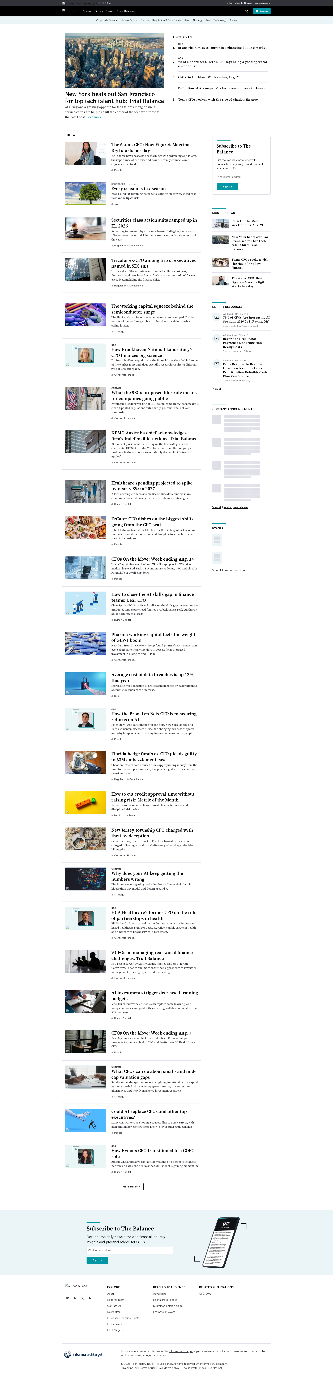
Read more (95, 117)
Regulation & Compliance (166, 20)
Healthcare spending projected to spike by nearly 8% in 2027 (152, 486)
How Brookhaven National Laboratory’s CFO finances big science (152, 352)
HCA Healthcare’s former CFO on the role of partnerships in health (153, 915)
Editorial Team (115, 1299)
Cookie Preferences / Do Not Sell (201, 1368)
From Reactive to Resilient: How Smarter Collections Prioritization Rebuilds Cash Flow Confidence (245, 370)
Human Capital (129, 20)
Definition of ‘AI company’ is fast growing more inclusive (221, 88)
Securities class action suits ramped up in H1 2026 (154, 223)
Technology (220, 20)
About (111, 1293)
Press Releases (126, 11)
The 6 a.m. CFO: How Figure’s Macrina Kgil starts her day (150, 147)
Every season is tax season (138, 188)
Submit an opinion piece (168, 1305)
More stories (130, 1186)
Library (99, 11)
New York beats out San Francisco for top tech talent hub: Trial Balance (114, 97)
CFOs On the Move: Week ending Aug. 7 (151, 1033)
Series (233, 20)
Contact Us (114, 1305)
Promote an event (235, 570)
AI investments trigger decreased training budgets (154, 996)
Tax (208, 20)
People (145, 20)
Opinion (87, 11)
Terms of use (148, 1368)
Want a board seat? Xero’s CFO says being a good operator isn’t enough (223, 64)
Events (110, 11)
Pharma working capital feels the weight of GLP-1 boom (153, 637)
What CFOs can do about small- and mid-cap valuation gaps (153, 1074)
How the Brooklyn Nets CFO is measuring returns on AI (154, 717)
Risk (187, 20)
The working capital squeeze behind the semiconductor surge (152, 309)
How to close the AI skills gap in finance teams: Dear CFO (152, 597)
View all (216, 388)
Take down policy (168, 1368)
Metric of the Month (125, 815)
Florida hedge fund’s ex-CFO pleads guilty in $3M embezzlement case (154, 757)
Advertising (159, 1293)
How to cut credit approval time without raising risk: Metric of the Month (152, 797)
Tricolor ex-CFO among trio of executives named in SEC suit (153, 263)
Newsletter (113, 1312)
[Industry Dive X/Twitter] (82, 1298)
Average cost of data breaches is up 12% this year (152, 677)
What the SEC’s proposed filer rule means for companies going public (154, 395)
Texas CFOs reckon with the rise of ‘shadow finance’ (218, 99)
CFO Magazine (116, 1330)
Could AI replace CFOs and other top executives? (149, 1114)
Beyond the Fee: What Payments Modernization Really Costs (242, 343)
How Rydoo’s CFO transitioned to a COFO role (153, 1153)
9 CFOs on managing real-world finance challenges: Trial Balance (152, 955)
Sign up (263, 10)
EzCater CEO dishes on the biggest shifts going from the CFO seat (152, 522)
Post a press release (236, 507)
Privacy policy (129, 1368)
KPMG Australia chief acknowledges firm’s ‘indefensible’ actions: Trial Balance (154, 436)
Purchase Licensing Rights (123, 1318)
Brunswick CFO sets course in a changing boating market (222, 47)
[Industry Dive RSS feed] (89, 1298)
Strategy (197, 20)
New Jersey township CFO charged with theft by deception (152, 833)
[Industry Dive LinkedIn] (67, 1298)
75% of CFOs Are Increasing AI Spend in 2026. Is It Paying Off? (246, 319)
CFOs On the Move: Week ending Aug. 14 (152, 559)
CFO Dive (106, 3)
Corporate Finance (107, 20)
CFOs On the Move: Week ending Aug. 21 (209, 77)
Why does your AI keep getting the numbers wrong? (147, 876)
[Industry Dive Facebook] (75, 1298)
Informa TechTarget (181, 1351)
